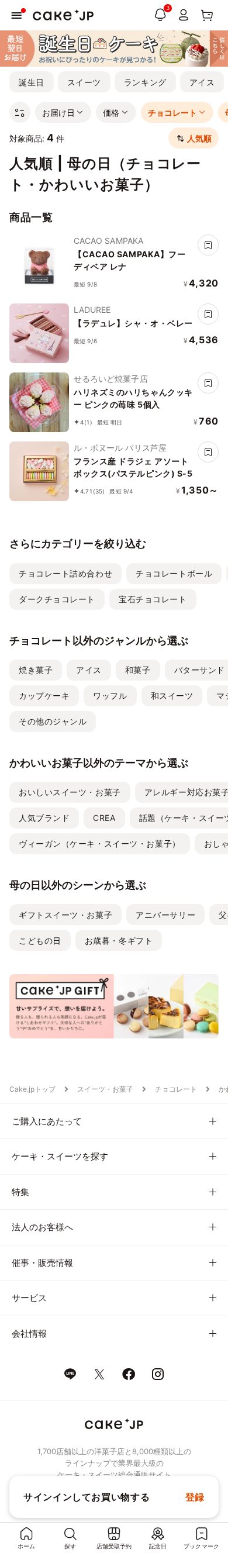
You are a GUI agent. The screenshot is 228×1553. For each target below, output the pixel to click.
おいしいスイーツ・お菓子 (70, 792)
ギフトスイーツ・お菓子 (65, 915)
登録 (195, 1497)
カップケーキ (44, 695)
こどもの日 (40, 940)
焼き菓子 (36, 670)
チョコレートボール (174, 573)
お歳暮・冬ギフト (119, 940)
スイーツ (84, 82)
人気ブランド (44, 818)
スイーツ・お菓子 (105, 1089)
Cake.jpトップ (32, 1089)
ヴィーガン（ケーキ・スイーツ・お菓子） (100, 843)
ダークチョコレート (57, 599)
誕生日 (31, 82)
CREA (104, 818)
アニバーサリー (165, 915)
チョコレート (176, 1089)
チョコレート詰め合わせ (65, 573)
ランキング (145, 82)
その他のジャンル (53, 721)
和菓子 (138, 670)
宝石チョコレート (152, 599)
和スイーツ (172, 695)
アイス (202, 82)
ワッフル (110, 695)
